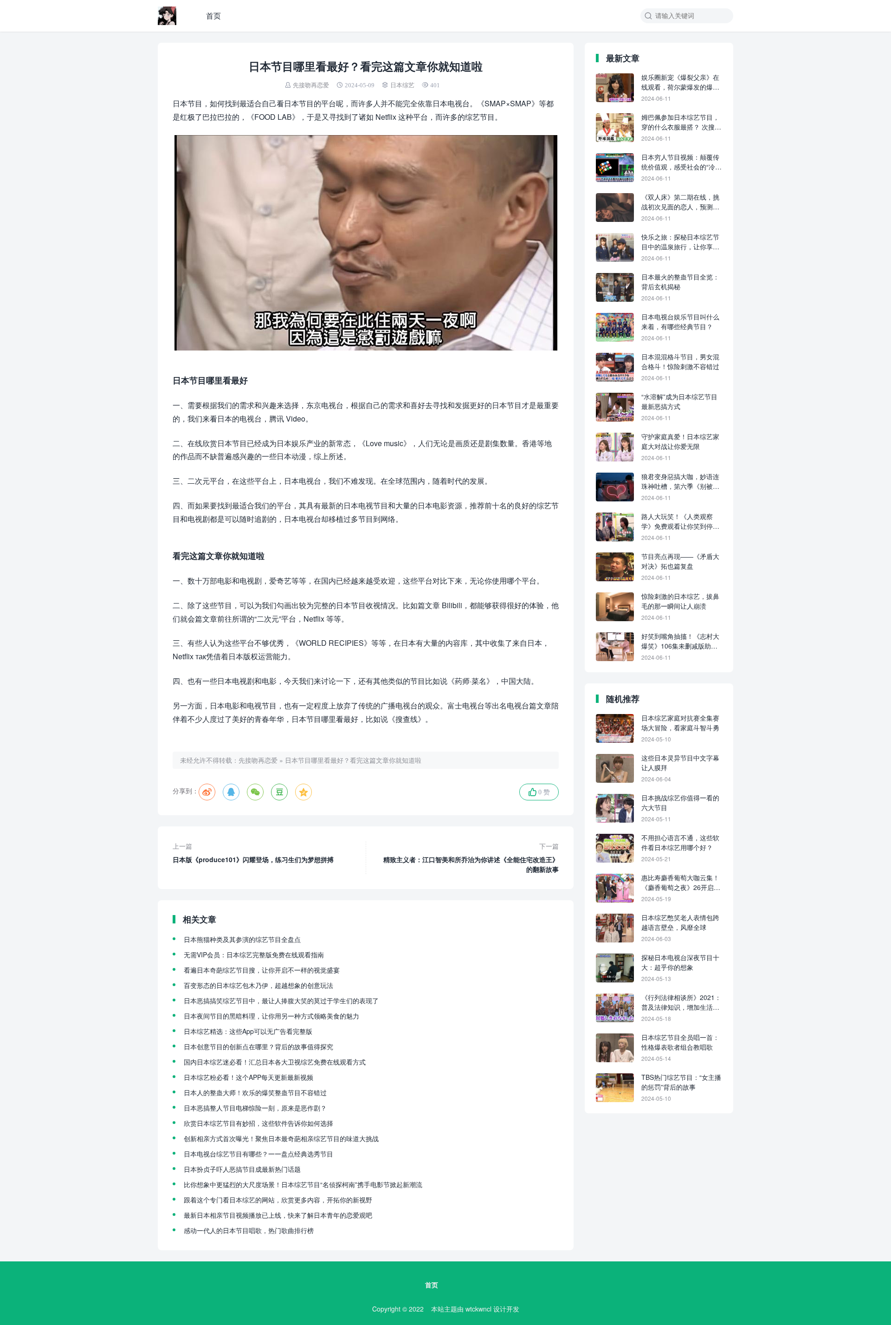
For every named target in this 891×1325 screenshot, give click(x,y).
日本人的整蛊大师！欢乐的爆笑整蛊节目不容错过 (255, 1092)
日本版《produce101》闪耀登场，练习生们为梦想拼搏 (253, 852)
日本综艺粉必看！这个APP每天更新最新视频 (248, 1077)
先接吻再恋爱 (311, 85)
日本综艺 (402, 85)
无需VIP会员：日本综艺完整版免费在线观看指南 (254, 954)
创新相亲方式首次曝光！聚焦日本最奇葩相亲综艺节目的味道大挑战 (281, 1138)
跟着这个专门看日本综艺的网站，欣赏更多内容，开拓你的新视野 (278, 1199)
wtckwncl (478, 1308)
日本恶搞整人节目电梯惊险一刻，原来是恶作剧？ (255, 1107)
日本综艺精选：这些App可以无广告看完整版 (248, 1031)
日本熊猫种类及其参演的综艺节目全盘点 (242, 939)
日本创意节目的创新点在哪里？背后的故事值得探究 (258, 1046)
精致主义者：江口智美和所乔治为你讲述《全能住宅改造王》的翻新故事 (471, 857)
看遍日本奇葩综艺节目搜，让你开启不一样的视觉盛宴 (262, 969)
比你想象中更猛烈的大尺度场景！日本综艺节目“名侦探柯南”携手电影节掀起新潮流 (303, 1184)
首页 (213, 15)
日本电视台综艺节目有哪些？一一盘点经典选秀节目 (258, 1153)
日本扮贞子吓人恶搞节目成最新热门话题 (242, 1169)
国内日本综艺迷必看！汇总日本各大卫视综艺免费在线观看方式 (275, 1061)
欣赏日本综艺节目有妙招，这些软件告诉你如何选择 (258, 1123)
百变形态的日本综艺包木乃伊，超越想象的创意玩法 (258, 985)
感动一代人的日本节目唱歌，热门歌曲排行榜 (249, 1230)
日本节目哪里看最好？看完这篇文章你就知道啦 (353, 760)
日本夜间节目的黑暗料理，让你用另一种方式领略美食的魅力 (271, 1015)
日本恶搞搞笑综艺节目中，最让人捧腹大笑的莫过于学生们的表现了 (281, 1000)
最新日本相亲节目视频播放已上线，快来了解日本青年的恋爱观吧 (278, 1215)
